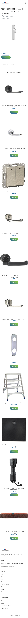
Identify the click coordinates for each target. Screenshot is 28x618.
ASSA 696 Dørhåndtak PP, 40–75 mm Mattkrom (14, 319)
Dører (8, 48)
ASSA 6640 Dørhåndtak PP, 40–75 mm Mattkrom (14, 234)
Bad (2, 574)
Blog (2, 600)
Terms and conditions (6, 605)
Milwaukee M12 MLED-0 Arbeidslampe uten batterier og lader (14, 489)
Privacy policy (4, 608)
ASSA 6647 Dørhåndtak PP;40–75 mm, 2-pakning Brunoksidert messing (14, 276)
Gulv (2, 586)
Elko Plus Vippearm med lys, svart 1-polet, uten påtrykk (14, 445)
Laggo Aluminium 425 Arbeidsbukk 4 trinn (14, 403)
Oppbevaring (4, 592)
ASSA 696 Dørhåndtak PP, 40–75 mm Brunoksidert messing (14, 106)
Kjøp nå (6, 57)
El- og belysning (5, 584)
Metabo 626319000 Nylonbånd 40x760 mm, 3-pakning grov (14, 532)
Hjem (2, 15)
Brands (2, 579)
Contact (3, 603)
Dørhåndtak (13, 48)
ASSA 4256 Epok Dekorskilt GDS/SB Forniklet (14, 361)
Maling (2, 589)
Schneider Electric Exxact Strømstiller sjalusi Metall (14, 192)
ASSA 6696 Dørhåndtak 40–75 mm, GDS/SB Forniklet (14, 149)
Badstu (2, 576)
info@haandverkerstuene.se (7, 566)
